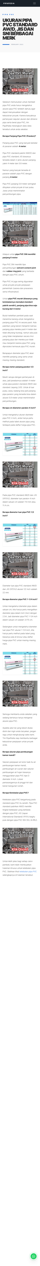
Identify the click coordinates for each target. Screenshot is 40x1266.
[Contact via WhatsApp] (34, 1256)
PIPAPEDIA (9, 3)
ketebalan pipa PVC (28, 871)
